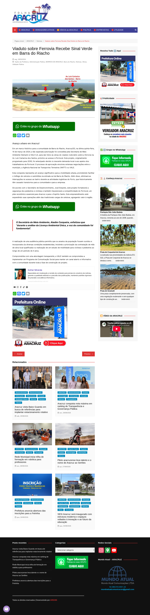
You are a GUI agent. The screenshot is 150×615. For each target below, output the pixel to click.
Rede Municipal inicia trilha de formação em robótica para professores (29, 459)
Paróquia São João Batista (111, 212)
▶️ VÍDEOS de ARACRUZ (67, 30)
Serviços (42, 399)
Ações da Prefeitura (22, 62)
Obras (84, 62)
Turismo (18, 506)
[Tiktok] (24, 287)
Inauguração (75, 503)
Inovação (41, 396)
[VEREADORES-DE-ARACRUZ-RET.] (117, 121)
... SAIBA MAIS (117, 261)
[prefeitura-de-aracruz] (39, 322)
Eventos (85, 392)
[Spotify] (27, 287)
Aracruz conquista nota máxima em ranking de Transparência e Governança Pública (75, 406)
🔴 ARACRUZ (24, 30)
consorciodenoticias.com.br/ (38, 281)
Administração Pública (37, 62)
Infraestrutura (31, 396)
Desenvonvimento (35, 392)
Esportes (84, 449)
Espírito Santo (73, 449)
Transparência (71, 399)
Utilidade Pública (18, 64)
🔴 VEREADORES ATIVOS (43, 30)
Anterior (19, 354)
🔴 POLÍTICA (85, 30)
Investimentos (74, 506)
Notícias (78, 62)
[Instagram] (18, 287)
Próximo (87, 354)
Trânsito (18, 402)
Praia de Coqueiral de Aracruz (112, 252)
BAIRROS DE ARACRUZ (54, 62)
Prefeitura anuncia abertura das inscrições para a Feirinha (31, 582)
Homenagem (63, 396)
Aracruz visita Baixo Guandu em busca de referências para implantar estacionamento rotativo (31, 409)
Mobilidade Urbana (22, 399)
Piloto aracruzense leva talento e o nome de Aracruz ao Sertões (29, 574)
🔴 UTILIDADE (117, 30)
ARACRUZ (62, 392)
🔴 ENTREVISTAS (101, 30)
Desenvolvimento (21, 392)
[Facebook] (21, 287)
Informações (20, 396)
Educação (43, 449)
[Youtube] (15, 287)
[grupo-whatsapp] (44, 126)
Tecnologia (38, 452)
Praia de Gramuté (107, 291)
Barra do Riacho (69, 62)
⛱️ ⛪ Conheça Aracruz (111, 178)
